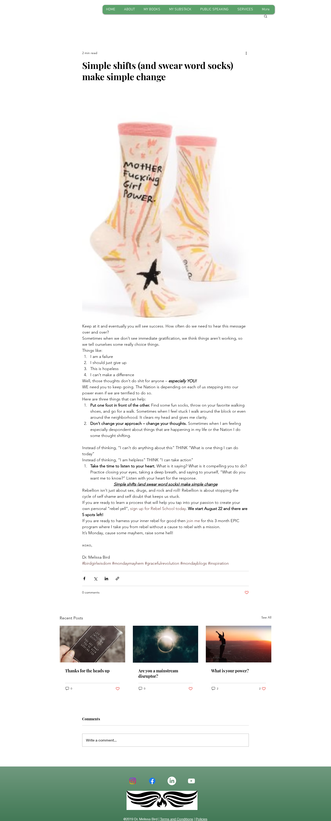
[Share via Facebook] (84, 578)
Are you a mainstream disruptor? (158, 673)
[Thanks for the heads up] (92, 644)
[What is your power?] (238, 644)
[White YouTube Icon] (191, 781)
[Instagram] (132, 781)
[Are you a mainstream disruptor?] (165, 644)
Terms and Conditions (176, 819)
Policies (201, 819)
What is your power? (230, 670)
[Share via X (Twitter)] (95, 578)
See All (266, 617)
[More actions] (246, 53)
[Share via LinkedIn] (106, 578)
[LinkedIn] (172, 781)
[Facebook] (152, 781)
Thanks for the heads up (87, 670)
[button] (265, 16)
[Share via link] (117, 578)
